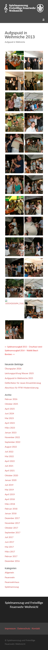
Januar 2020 (10, 480)
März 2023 (10, 428)
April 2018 (10, 499)
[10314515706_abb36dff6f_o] (33, 214)
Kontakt (36, 628)
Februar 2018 (11, 509)
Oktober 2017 (11, 528)
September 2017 (12, 533)
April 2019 (10, 494)
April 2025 (10, 409)
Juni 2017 (9, 542)
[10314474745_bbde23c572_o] (14, 193)
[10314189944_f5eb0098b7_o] (14, 235)
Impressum (10, 628)
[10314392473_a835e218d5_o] (14, 152)
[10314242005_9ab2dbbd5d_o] (14, 276)
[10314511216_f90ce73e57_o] (33, 193)
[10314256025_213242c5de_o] (14, 297)
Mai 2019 (9, 490)
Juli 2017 (9, 537)
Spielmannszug (12, 587)
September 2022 (12, 442)
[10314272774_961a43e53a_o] (33, 318)
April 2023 (10, 423)
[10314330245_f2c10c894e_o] (14, 110)
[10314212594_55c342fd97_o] (14, 255)
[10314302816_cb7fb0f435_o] (33, 69)
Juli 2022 (9, 452)
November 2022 (12, 437)
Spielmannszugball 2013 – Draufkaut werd (23, 347)
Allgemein (9, 573)
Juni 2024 (9, 414)
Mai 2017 (9, 547)
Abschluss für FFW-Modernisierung (21, 388)
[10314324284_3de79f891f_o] (33, 90)
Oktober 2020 (11, 475)
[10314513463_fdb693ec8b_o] (14, 214)
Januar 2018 (10, 513)
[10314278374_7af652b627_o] (14, 338)
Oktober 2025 (11, 404)
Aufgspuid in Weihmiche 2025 (19, 378)
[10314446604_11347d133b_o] (33, 172)
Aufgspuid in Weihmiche (15, 42)
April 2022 (10, 461)
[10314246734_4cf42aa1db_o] (33, 276)
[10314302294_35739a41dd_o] (14, 69)
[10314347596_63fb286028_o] (33, 110)
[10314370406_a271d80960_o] (14, 131)
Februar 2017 (11, 556)
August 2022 (11, 447)
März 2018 (10, 504)
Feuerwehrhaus (12, 582)
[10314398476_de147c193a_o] (33, 152)
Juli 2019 (9, 485)
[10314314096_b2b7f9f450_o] (14, 90)
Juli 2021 (9, 466)
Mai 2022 (9, 456)
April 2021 (10, 471)
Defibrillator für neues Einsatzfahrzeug (23, 383)
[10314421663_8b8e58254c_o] (14, 172)
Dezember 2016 (12, 561)
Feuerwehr (10, 577)
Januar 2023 (10, 433)
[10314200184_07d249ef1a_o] (33, 235)
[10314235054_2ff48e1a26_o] (33, 255)
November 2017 (12, 523)
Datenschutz (23, 628)
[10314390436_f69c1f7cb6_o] (33, 131)
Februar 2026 (11, 399)
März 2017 (10, 552)
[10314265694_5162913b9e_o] (14, 303)
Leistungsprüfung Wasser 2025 (19, 373)
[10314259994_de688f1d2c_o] (33, 297)
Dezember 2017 (12, 518)
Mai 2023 (9, 418)
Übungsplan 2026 (13, 369)
